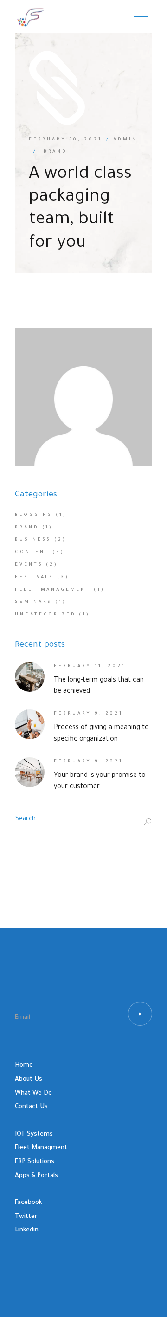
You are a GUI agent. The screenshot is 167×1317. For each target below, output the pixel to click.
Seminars (33, 602)
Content (32, 552)
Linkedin (27, 1230)
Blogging (33, 515)
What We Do (33, 1093)
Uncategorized (45, 614)
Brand (27, 527)
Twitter (26, 1216)
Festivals (34, 577)
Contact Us (31, 1106)
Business (33, 539)
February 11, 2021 (89, 666)
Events (29, 565)
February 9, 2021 (88, 713)
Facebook (28, 1202)
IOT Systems (34, 1134)
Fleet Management (52, 590)
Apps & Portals (36, 1175)
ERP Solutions (34, 1161)
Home (24, 1065)
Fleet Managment (41, 1147)
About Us (28, 1079)
